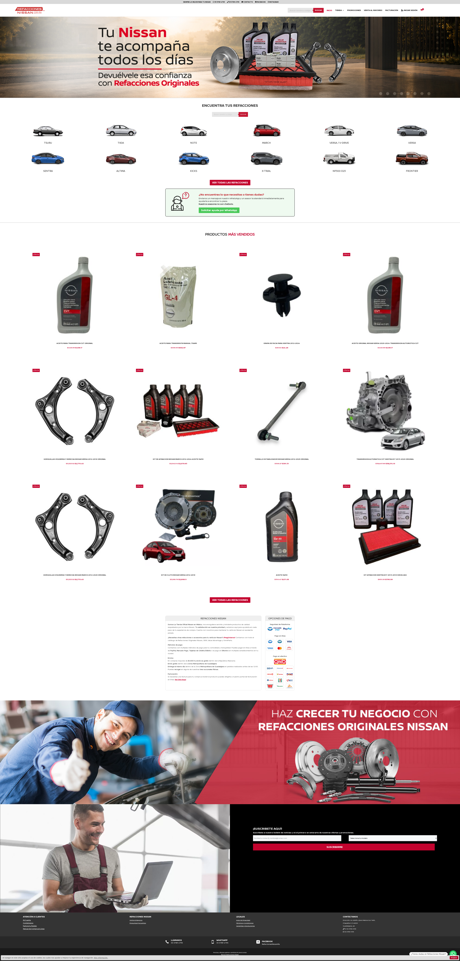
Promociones (354, 10)
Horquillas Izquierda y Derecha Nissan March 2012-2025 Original (74, 575)
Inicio (329, 10)
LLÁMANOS (176, 940)
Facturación (391, 10)
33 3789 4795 (219, 2)
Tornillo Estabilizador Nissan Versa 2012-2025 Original (282, 459)
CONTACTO (248, 2)
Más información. (101, 958)
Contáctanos (28, 923)
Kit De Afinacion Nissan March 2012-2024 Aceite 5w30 (178, 459)
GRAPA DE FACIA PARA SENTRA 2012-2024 (282, 343)
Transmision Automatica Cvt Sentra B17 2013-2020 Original (385, 459)
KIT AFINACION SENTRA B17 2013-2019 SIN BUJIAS (385, 575)
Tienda (338, 10)
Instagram (274, 2)
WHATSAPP (221, 940)
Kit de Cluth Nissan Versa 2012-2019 (178, 575)
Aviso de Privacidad (243, 920)
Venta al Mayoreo (373, 10)
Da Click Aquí (180, 679)
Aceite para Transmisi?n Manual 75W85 (178, 343)
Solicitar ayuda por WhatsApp (219, 210)
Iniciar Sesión (410, 10)
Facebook (261, 2)
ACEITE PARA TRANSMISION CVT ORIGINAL (75, 343)
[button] (453, 954)
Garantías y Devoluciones (245, 926)
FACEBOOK (267, 941)
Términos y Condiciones (244, 923)
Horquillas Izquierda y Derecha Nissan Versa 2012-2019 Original (75, 459)
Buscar (318, 10)
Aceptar (454, 958)
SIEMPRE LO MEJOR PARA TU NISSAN (197, 2)
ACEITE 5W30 (282, 575)
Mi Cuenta (27, 920)
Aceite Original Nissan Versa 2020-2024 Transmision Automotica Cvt (385, 343)
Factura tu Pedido (30, 926)
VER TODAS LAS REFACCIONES (230, 182)
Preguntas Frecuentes (138, 923)
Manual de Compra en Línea (33, 929)
